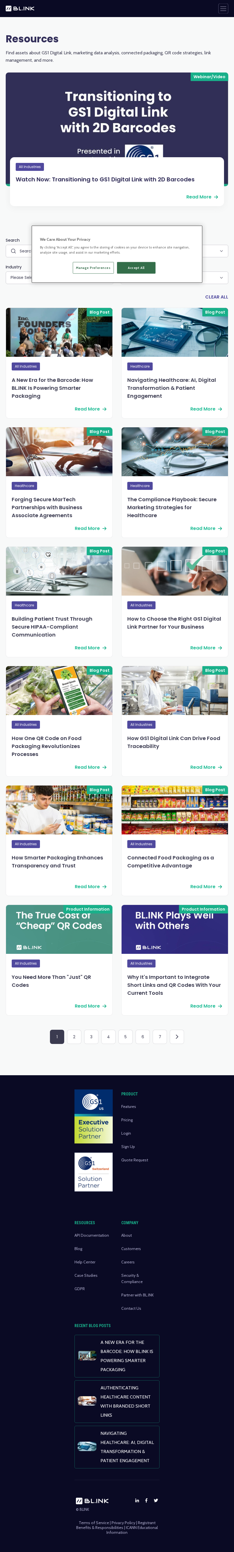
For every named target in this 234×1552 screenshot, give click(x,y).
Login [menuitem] (126, 1133)
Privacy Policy (123, 1522)
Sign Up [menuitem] (128, 1146)
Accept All (136, 268)
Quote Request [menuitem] (134, 1160)
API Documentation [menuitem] (91, 1235)
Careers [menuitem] (128, 1262)
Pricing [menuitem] (127, 1119)
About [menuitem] (126, 1235)
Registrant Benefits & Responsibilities (116, 1525)
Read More (198, 197)
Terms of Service (94, 1522)
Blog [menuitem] (78, 1248)
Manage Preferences (93, 268)
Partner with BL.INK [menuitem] (137, 1295)
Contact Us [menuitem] (131, 1308)
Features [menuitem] (128, 1106)
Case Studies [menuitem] (86, 1275)
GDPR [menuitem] (79, 1288)
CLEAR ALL (216, 297)
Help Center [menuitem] (84, 1262)
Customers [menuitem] (131, 1248)
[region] (117, 254)
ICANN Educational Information (132, 1530)
